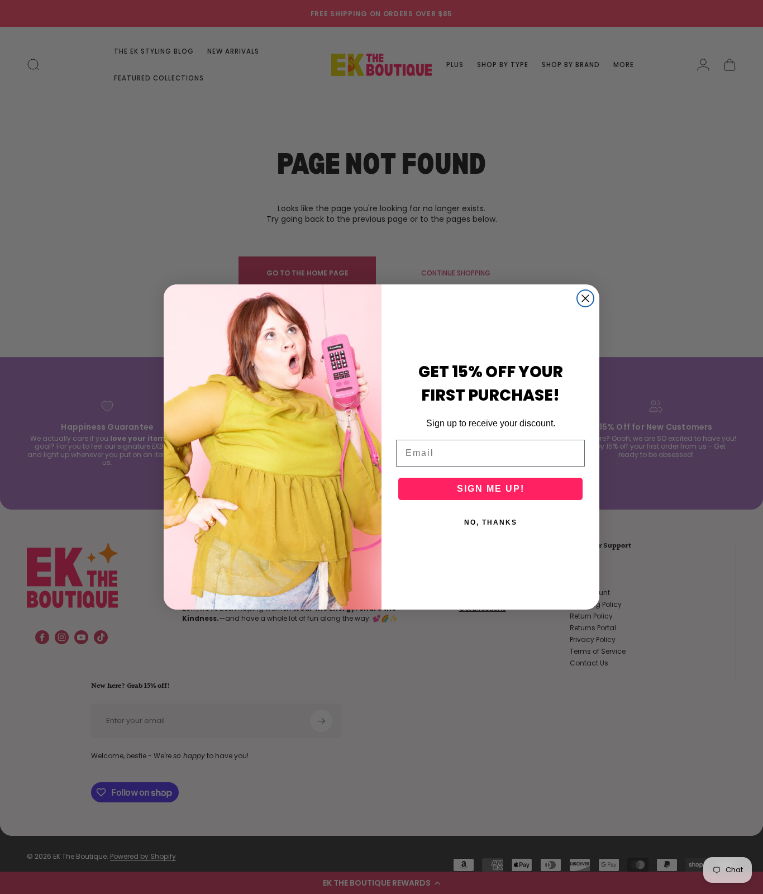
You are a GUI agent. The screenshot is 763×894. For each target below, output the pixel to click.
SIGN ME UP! (490, 488)
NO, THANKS (490, 522)
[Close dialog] (585, 298)
